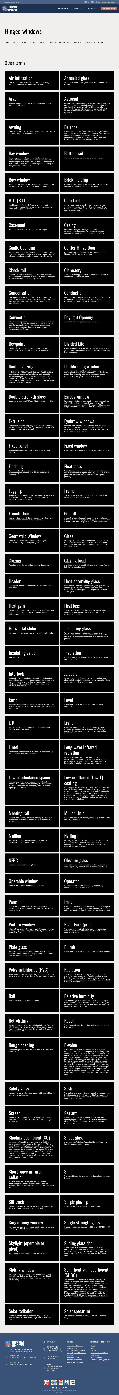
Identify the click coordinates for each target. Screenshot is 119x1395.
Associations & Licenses (75, 1346)
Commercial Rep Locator (75, 1362)
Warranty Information (74, 1360)
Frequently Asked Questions (76, 1353)
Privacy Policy (59, 1392)
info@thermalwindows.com (105, 2)
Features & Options (73, 1357)
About (93, 1346)
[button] (63, 8)
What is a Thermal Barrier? (76, 1351)
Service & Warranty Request (100, 1360)
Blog (92, 1348)
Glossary (70, 1355)
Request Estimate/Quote (99, 1353)
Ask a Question (92, 8)
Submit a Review (96, 1357)
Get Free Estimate (109, 8)
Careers (93, 1351)
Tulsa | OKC (15, 2)
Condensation (72, 1348)
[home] (11, 8)
